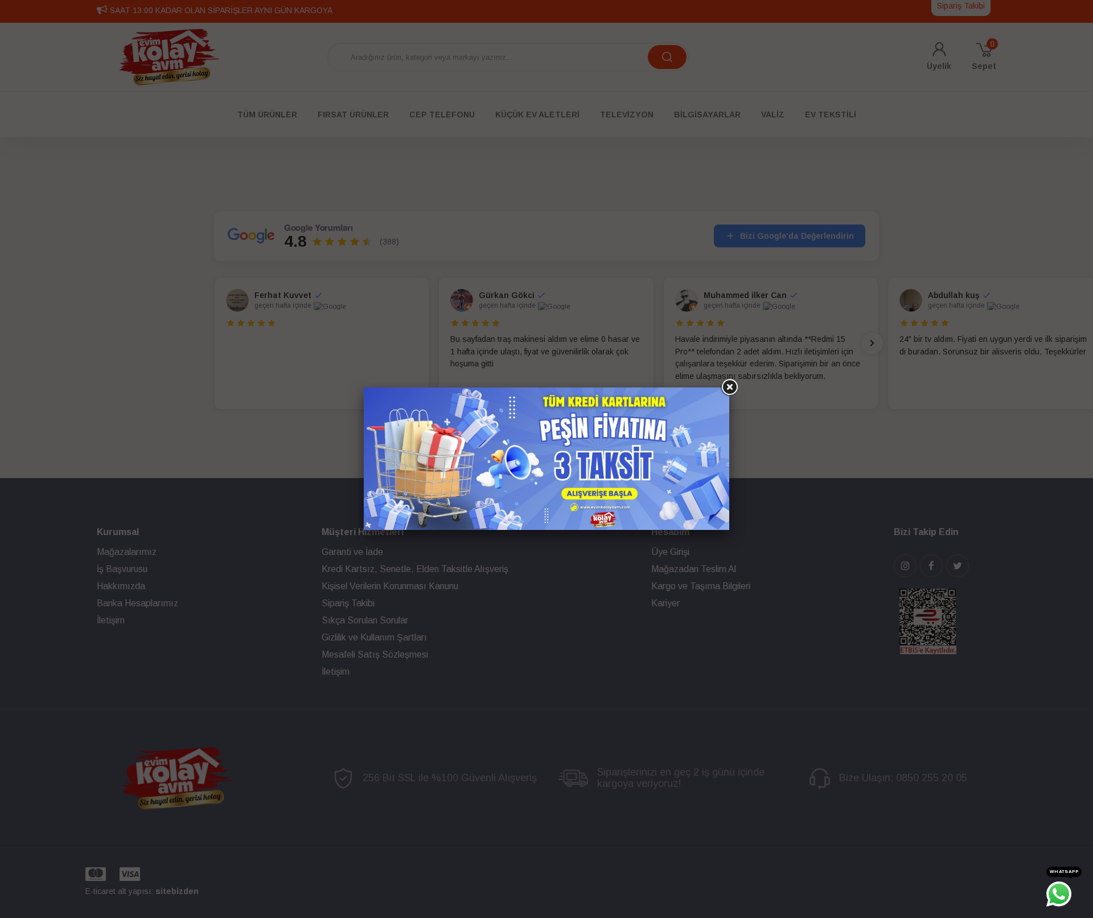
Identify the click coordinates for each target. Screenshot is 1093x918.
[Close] (729, 387)
